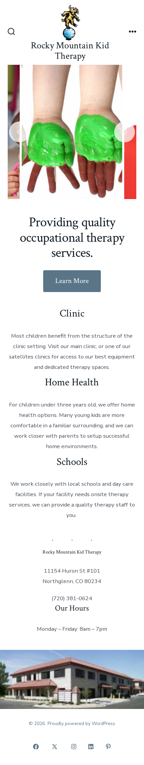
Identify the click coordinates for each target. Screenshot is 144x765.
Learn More (72, 280)
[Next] (124, 132)
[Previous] (19, 132)
